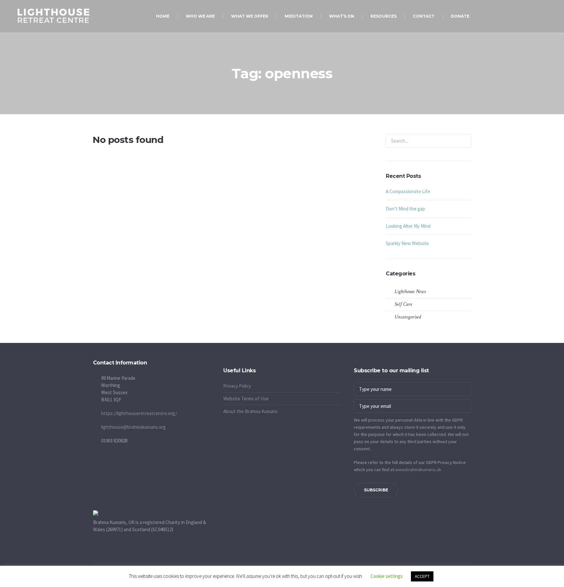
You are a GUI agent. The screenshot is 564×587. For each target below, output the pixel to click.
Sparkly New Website (407, 243)
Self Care (403, 304)
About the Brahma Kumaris (250, 411)
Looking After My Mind (408, 226)
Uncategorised (408, 317)
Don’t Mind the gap (405, 209)
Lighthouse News (410, 291)
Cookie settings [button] (386, 576)
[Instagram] (236, 364)
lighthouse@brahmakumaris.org (133, 427)
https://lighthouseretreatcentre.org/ (139, 413)
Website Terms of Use (246, 398)
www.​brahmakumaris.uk (418, 469)
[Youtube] (228, 364)
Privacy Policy (237, 386)
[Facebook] (220, 364)
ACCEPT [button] (422, 576)
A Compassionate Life (408, 191)
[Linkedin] (244, 364)
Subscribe (376, 489)
